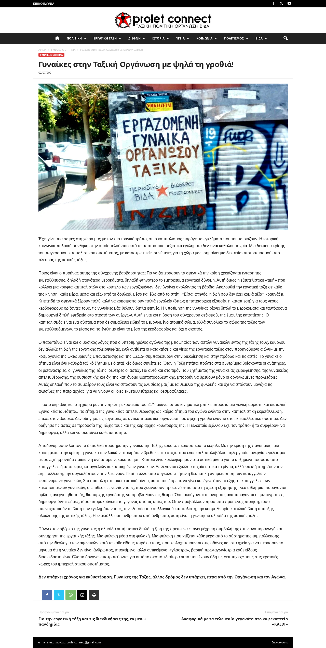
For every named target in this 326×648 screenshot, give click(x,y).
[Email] (82, 595)
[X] (281, 3)
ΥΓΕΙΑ (180, 38)
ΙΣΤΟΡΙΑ (158, 38)
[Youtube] (289, 3)
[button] (285, 38)
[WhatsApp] (70, 595)
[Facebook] (273, 3)
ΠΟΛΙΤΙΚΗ (74, 38)
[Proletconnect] (163, 20)
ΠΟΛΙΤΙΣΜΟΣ (234, 38)
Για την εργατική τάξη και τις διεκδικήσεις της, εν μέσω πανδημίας (92, 621)
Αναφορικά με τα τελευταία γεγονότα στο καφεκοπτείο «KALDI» (234, 621)
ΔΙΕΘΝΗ (134, 38)
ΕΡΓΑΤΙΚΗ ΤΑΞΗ (105, 38)
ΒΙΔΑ (259, 38)
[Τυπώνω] (94, 595)
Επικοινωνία (43, 4)
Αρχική (42, 49)
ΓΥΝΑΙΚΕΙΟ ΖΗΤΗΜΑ (63, 49)
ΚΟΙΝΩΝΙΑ (204, 38)
